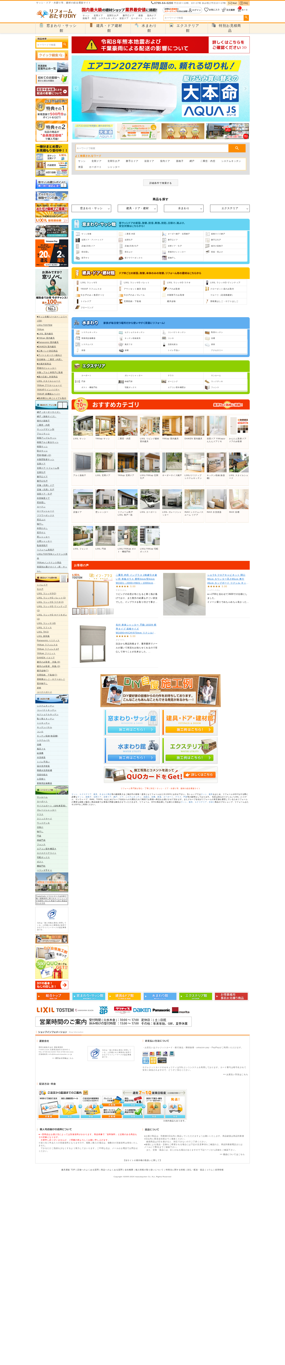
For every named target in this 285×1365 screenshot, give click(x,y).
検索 (246, 17)
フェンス (41, 844)
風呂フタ (41, 749)
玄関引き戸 (113, 15)
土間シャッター (44, 541)
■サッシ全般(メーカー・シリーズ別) (52, 319)
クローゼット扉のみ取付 (222, 289)
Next (245, 88)
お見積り (41, 779)
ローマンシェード (45, 511)
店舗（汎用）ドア (45, 485)
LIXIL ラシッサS (89, 282)
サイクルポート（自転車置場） (52, 806)
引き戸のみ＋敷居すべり (92, 295)
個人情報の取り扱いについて (149, 1170)
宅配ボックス (43, 857)
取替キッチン (217, 332)
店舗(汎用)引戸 (131, 246)
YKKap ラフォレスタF (48, 649)
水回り (212, 802)
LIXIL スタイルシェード (48, 381)
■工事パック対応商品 (47, 351)
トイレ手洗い (43, 762)
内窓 (94, 18)
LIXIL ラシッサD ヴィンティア (225, 282)
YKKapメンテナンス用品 (49, 562)
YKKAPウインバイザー (48, 389)
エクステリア (230, 208)
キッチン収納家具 (133, 338)
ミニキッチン (43, 723)
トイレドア (42, 585)
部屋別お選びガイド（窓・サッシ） (52, 569)
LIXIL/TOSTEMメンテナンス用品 (52, 556)
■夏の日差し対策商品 (47, 377)
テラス (40, 814)
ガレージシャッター (46, 810)
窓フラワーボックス (134, 258)
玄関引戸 (41, 472)
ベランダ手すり (44, 870)
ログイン (182, 10)
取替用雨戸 (42, 545)
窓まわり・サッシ (91, 208)
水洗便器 (41, 757)
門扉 (39, 836)
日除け (40, 827)
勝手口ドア (128, 15)
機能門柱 (41, 866)
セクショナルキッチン (48, 714)
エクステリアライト (46, 853)
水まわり (183, 208)
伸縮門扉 (41, 840)
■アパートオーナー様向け (49, 355)
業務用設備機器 (44, 783)
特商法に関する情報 (175, 1170)
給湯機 (40, 753)
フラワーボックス (45, 515)
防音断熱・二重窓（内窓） (50, 359)
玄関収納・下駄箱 (132, 301)
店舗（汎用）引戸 (45, 489)
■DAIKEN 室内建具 (46, 346)
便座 (213, 344)
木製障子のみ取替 (175, 295)
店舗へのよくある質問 (88, 1170)
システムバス (43, 740)
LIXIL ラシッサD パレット (137, 282)
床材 (39, 688)
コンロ (40, 731)
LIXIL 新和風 (43, 636)
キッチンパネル (44, 727)
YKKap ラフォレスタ (47, 645)
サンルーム (42, 797)
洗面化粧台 (42, 775)
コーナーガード (44, 692)
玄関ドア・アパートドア (92, 240)
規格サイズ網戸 (218, 234)
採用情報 (219, 1170)
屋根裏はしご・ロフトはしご (51, 679)
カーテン (41, 507)
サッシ (86, 15)
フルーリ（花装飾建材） (222, 295)
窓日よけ (41, 520)
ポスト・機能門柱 (89, 387)
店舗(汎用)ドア (88, 246)
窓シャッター (43, 537)
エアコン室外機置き (46, 849)
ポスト (40, 862)
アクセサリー (217, 350)
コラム (209, 1170)
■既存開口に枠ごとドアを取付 (51, 398)
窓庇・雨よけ (217, 252)
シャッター (151, 18)
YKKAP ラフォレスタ (91, 289)
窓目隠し (41, 502)
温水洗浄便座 (43, 766)
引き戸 (40, 589)
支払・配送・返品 (196, 1170)
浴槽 (39, 744)
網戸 (192, 161)
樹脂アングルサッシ (46, 438)
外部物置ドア (43, 498)
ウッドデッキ (43, 823)
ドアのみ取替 (173, 289)
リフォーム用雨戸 (45, 550)
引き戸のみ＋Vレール (134, 295)
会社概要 (129, 1170)
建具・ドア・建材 (137, 208)
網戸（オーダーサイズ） (49, 412)
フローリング (87, 307)
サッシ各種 (86, 234)
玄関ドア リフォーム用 (48, 468)
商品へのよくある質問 (112, 1170)
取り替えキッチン (45, 719)
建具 (95, 794)
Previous (76, 88)
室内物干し (42, 683)
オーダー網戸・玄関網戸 (179, 234)
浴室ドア (124, 18)
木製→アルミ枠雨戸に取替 (50, 372)
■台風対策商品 (44, 364)
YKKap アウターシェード (49, 385)
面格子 (86, 18)
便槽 (127, 350)
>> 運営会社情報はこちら (63, 1058)
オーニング (173, 381)
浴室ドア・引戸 (44, 494)
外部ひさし (42, 528)
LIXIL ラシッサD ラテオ (179, 282)
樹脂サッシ (42, 446)
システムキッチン (108, 18)
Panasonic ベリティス (48, 640)
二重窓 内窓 (130, 234)
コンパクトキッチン (46, 710)
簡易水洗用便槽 (44, 770)
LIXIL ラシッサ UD (46, 623)
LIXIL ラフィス (44, 627)
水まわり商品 (105, 794)
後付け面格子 (43, 421)
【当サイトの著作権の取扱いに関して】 (142, 1160)
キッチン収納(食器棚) (47, 736)
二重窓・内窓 (43, 425)
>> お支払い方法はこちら (235, 1074)
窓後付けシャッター (46, 368)
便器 (140, 15)
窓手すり (41, 532)
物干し (40, 524)
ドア (122, 797)
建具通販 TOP (68, 1170)
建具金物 (171, 301)
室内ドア (151, 15)
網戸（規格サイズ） (46, 416)
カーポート (137, 18)
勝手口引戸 (42, 481)
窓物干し (172, 258)
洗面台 (146, 797)
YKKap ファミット (46, 653)
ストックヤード (44, 819)
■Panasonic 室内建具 (48, 342)
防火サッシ (42, 451)
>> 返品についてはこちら (232, 1154)
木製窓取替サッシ (45, 459)
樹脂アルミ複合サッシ (48, 442)
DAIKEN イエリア (46, 658)
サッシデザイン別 (45, 429)
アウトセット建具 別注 (135, 289)
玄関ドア (98, 15)
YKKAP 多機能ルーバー (48, 394)
